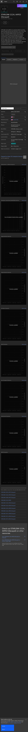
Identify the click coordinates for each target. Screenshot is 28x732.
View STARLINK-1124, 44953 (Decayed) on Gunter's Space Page (11, 540)
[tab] (3, 59)
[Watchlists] (20, 1)
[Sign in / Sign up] (26, 1)
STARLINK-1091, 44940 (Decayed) (8, 513)
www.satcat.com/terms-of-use (14, 723)
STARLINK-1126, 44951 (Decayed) (8, 511)
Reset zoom (24, 164)
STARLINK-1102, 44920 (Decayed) (8, 505)
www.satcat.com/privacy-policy (14, 721)
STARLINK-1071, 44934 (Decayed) (8, 516)
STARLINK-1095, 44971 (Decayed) (8, 492)
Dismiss (22, 7)
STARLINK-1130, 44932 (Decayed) (8, 503)
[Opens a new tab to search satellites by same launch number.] (25, 112)
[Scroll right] (24, 59)
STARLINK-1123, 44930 (6, 500)
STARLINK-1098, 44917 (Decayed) (8, 497)
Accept (3, 726)
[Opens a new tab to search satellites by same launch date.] (25, 134)
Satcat (5, 1)
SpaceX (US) (15, 119)
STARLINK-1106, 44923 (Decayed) (8, 494)
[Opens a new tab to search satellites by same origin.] (25, 117)
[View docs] (17, 1)
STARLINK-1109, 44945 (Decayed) (8, 508)
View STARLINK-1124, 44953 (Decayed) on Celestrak (11, 537)
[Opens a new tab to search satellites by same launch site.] (25, 140)
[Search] (13, 1)
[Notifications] (23, 1)
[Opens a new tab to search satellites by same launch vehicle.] (25, 137)
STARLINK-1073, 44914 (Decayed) (8, 519)
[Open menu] (1, 1)
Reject (3, 729)
